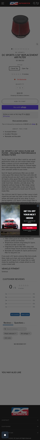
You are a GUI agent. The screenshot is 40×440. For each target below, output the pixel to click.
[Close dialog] (38, 206)
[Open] (5, 434)
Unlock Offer (30, 228)
